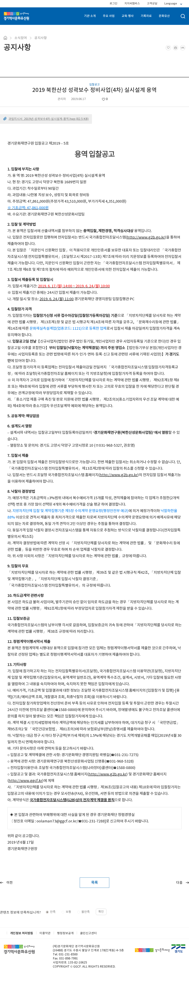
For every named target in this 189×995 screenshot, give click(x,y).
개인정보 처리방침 (21, 933)
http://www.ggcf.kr (25, 781)
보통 (68, 912)
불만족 (85, 912)
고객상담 (152, 3)
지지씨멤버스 (132, 3)
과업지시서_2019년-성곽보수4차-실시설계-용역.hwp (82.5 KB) (48, 119)
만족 (53, 912)
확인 (101, 911)
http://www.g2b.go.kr (146, 237)
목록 (94, 882)
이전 (9, 883)
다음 (179, 883)
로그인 (113, 3)
